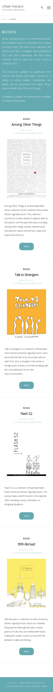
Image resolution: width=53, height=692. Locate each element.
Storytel (37, 88)
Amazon (6, 75)
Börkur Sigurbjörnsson (30, 133)
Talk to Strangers (23, 51)
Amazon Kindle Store (12, 88)
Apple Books (44, 84)
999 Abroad (26, 544)
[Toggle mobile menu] (49, 7)
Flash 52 (17, 59)
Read (26, 246)
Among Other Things (27, 124)
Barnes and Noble (25, 75)
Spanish (21, 100)
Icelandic (8, 100)
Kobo (26, 88)
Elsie (25, 686)
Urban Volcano (12, 6)
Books (26, 119)
